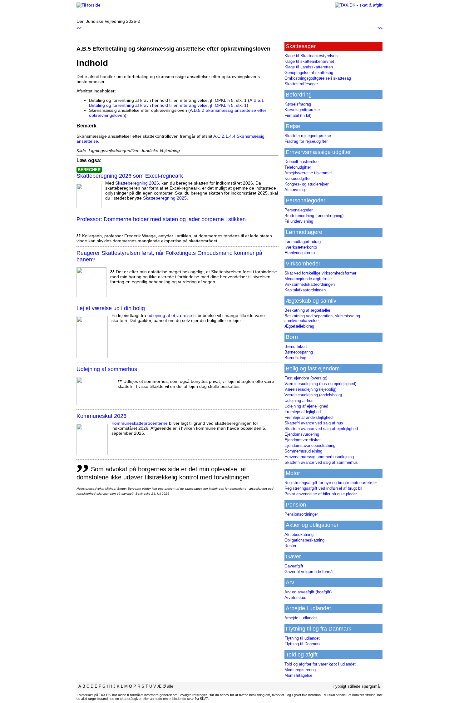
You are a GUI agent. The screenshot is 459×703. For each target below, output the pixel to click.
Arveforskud (295, 597)
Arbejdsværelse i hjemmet (308, 173)
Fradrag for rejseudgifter (306, 141)
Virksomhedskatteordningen (309, 284)
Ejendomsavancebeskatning (309, 445)
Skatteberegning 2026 (137, 183)
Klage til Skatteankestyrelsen (311, 55)
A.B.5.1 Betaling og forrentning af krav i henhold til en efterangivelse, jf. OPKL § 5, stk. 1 (176, 103)
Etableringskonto (299, 252)
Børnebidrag (295, 357)
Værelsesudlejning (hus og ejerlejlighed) (320, 383)
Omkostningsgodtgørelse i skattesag (317, 78)
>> (380, 28)
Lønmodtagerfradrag (302, 241)
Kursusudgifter (297, 178)
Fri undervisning (298, 221)
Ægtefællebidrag (299, 326)
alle (170, 686)
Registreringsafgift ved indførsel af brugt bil (323, 488)
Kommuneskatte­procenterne (139, 423)
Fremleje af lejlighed (302, 411)
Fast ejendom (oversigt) (305, 378)
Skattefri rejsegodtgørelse (307, 135)
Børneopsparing (298, 352)
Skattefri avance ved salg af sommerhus (321, 462)
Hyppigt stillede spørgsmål (357, 686)
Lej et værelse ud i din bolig (110, 308)
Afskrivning (294, 189)
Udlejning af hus (298, 400)
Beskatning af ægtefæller (307, 310)
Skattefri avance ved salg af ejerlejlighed (321, 428)
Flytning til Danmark (302, 643)
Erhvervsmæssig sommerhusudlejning (319, 456)
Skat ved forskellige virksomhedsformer (320, 273)
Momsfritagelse (298, 675)
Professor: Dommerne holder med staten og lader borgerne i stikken (161, 219)
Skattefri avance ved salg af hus (313, 423)
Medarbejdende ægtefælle (308, 278)
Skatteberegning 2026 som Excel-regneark (129, 176)
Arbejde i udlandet (300, 618)
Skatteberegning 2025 (165, 198)
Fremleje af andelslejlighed (308, 417)
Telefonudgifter (297, 167)
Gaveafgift (293, 566)
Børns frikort (295, 346)
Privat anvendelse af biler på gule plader (320, 494)
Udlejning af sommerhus (106, 369)
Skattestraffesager (301, 84)
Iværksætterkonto (300, 247)
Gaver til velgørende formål (308, 571)
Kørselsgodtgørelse (302, 109)
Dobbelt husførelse (301, 161)
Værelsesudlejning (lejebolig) (310, 389)
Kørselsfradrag (297, 104)
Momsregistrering (300, 669)
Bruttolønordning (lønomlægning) (313, 215)
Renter (290, 545)
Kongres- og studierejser (306, 184)
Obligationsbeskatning (304, 540)
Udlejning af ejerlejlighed (306, 406)
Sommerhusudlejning (303, 451)
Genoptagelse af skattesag (308, 72)
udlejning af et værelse (169, 315)
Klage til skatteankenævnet (309, 61)
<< (78, 28)
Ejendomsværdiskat (302, 440)
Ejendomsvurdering (301, 434)
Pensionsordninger (301, 514)
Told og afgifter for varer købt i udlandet (320, 664)
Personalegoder (298, 210)
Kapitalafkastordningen (305, 290)
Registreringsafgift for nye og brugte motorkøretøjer (330, 482)
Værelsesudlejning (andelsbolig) (313, 395)
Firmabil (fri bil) (297, 115)
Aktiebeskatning (298, 534)
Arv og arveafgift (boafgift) (308, 592)
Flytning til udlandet (302, 638)
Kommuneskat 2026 (101, 416)
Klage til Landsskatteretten (308, 67)
